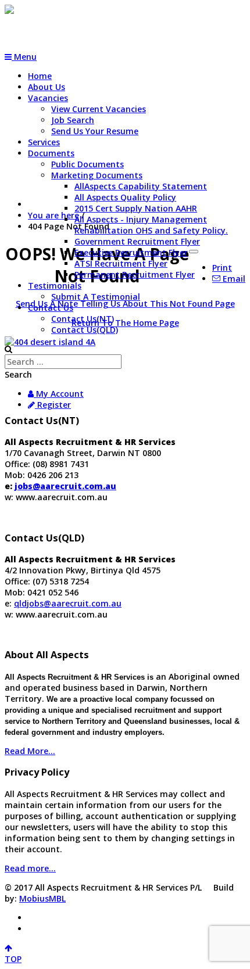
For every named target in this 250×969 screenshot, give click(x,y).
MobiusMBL (42, 898)
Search (18, 374)
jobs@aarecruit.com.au (65, 485)
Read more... (30, 868)
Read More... (30, 750)
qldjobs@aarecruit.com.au (68, 603)
